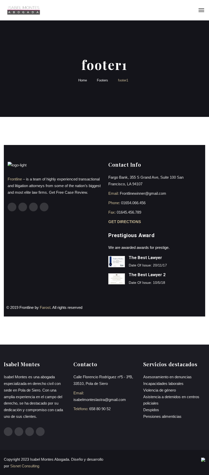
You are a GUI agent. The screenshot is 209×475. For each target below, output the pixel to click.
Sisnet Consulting (24, 466)
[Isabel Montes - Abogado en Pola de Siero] (23, 10)
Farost (45, 307)
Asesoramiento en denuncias (167, 377)
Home (82, 80)
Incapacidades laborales (163, 383)
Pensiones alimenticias (162, 416)
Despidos (151, 410)
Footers (102, 80)
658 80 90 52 (100, 409)
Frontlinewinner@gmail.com (143, 193)
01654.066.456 (133, 203)
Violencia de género (159, 390)
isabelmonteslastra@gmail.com (99, 399)
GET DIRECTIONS (125, 222)
